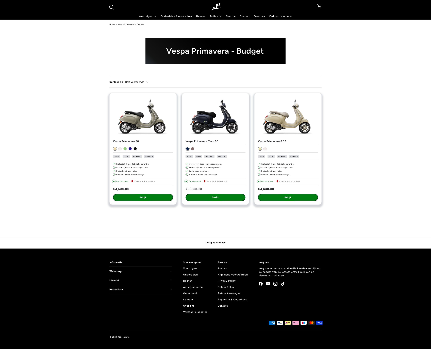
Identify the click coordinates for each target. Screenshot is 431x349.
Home (112, 24)
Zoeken (222, 268)
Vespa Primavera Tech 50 (202, 141)
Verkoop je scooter (280, 16)
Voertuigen (190, 268)
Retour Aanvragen (229, 293)
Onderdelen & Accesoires (176, 16)
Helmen (201, 16)
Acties (214, 16)
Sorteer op (116, 81)
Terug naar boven (215, 242)
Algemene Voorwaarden (233, 274)
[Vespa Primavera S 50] (288, 117)
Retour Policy (226, 287)
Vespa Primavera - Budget (131, 24)
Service (231, 16)
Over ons (259, 16)
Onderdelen (190, 274)
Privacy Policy (227, 280)
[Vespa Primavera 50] (143, 117)
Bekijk (143, 197)
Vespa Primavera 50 (126, 141)
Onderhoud (190, 293)
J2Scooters (123, 337)
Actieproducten (193, 287)
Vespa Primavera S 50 (272, 141)
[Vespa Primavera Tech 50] (216, 117)
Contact (245, 16)
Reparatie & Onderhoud (232, 299)
